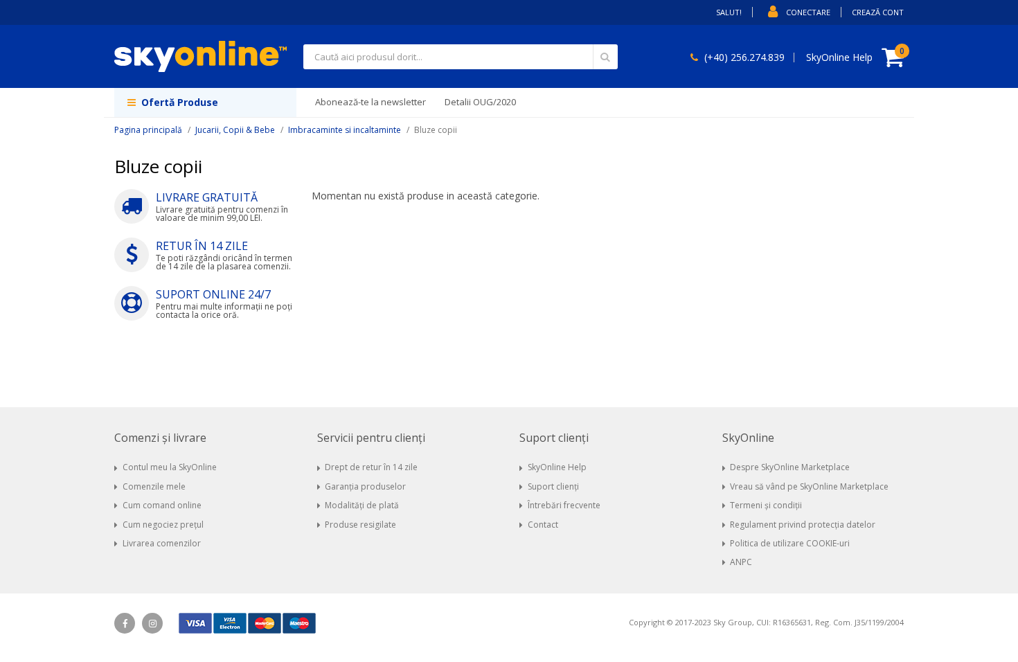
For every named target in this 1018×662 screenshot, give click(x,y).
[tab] (205, 438)
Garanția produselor (365, 486)
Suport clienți (553, 486)
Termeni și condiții (766, 505)
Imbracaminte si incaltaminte (344, 130)
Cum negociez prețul (163, 524)
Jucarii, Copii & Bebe (235, 130)
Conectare (808, 12)
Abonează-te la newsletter (370, 102)
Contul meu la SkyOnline (170, 467)
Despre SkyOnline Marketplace (790, 467)
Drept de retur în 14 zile (371, 467)
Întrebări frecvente (564, 505)
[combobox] (460, 57)
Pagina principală (148, 130)
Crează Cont (878, 12)
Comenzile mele (154, 486)
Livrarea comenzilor (162, 543)
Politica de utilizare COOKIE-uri (790, 543)
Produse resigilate (360, 524)
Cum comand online (162, 505)
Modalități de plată (362, 505)
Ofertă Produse (178, 102)
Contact (543, 524)
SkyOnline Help (557, 467)
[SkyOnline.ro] (200, 56)
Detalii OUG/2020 (480, 102)
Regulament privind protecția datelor (802, 524)
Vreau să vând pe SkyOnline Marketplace (809, 486)
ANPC (741, 562)
